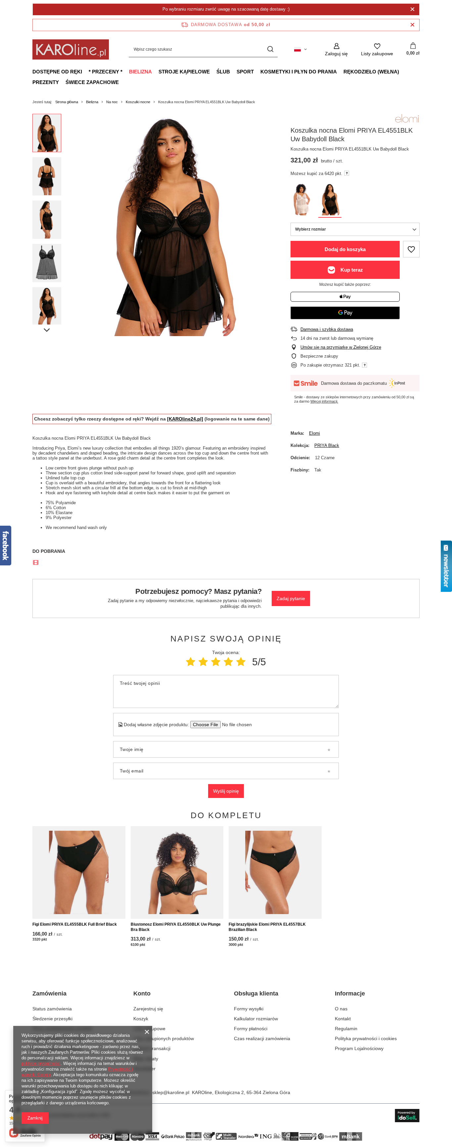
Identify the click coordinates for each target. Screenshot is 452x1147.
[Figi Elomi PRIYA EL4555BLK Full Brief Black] (78, 872)
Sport (245, 71)
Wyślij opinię (226, 791)
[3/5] (215, 661)
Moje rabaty (145, 1058)
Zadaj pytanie (291, 598)
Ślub (223, 71)
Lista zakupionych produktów (163, 1038)
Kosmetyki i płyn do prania (298, 71)
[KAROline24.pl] (185, 418)
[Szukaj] (270, 49)
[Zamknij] (412, 9)
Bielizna (140, 71)
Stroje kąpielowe (184, 71)
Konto (142, 993)
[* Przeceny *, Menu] (125, 71)
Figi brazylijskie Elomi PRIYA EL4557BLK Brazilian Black (267, 927)
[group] (170, 225)
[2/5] (203, 661)
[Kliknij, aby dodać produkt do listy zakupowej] (411, 249)
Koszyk (140, 1018)
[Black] (329, 200)
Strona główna (66, 102)
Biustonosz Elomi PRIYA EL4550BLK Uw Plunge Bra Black (176, 927)
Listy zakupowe (149, 1028)
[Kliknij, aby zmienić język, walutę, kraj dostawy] (300, 49)
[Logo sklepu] (70, 49)
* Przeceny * (105, 71)
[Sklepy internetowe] (407, 1115)
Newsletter (144, 1068)
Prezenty (45, 82)
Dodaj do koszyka (345, 249)
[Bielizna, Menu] (155, 71)
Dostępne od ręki (57, 71)
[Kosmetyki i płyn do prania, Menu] (340, 71)
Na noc (112, 102)
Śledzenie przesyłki (52, 1018)
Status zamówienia (52, 1008)
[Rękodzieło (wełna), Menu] (402, 71)
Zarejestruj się (148, 1008)
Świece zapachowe (92, 82)
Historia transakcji (151, 1048)
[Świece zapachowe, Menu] (122, 82)
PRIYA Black (326, 445)
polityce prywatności (41, 1063)
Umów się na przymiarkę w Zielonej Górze (340, 347)
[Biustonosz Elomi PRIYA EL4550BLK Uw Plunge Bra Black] (177, 872)
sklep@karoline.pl (170, 1092)
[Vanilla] (302, 200)
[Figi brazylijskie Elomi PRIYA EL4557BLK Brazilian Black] (275, 872)
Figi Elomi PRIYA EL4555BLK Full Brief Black (74, 924)
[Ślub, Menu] (233, 71)
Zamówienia (49, 993)
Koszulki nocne (138, 102)
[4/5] (228, 661)
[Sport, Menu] (257, 71)
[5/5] (241, 661)
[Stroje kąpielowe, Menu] (213, 71)
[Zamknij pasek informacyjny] (412, 25)
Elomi (314, 433)
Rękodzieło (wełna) (371, 71)
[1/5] (190, 661)
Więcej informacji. (324, 401)
